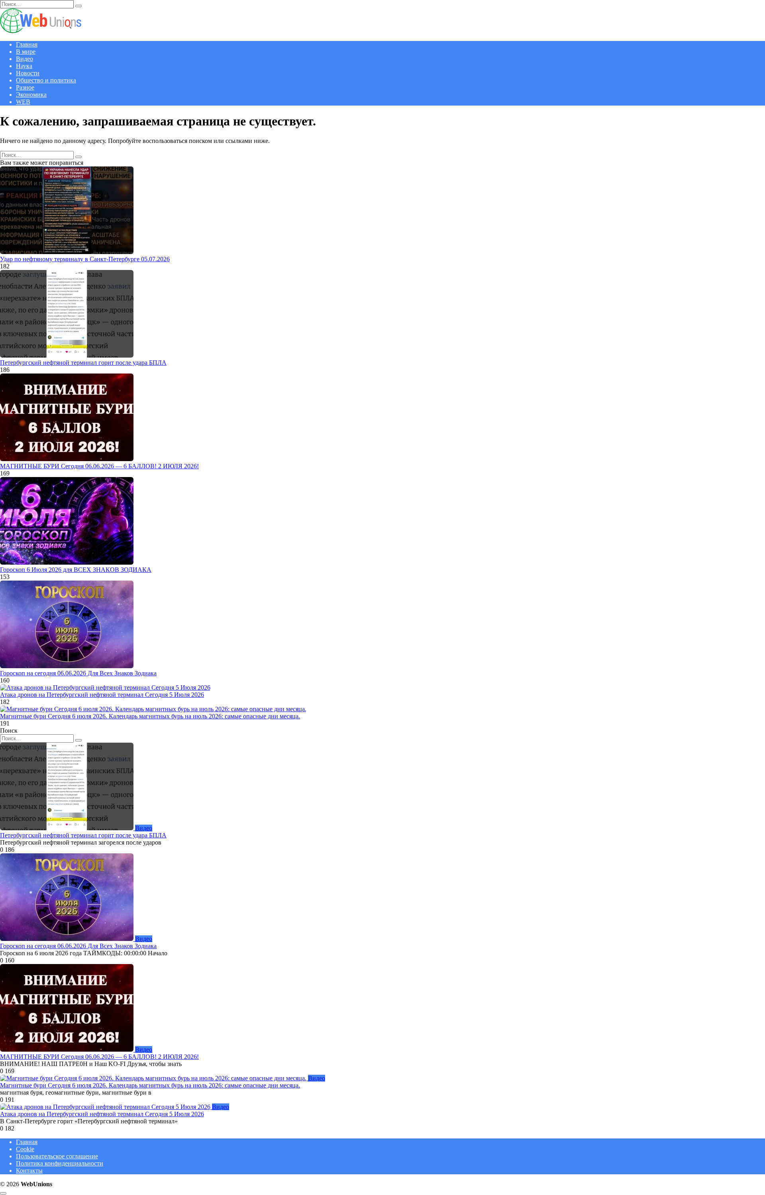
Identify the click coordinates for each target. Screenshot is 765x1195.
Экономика (31, 94)
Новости (27, 73)
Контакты (29, 1170)
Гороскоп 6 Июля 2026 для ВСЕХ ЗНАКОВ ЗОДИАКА (75, 569)
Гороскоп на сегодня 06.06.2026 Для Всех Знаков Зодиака (78, 673)
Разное (25, 87)
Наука (24, 66)
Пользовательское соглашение (57, 1156)
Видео (24, 58)
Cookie (25, 1149)
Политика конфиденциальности (59, 1163)
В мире (25, 51)
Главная (26, 44)
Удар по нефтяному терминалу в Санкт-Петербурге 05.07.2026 (85, 259)
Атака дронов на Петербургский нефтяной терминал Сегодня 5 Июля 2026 (102, 694)
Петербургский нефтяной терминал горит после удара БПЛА (83, 362)
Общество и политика (46, 80)
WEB (23, 101)
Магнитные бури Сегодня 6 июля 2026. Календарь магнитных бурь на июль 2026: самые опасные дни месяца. (150, 716)
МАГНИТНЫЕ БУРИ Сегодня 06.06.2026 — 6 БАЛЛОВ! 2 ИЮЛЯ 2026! (99, 466)
